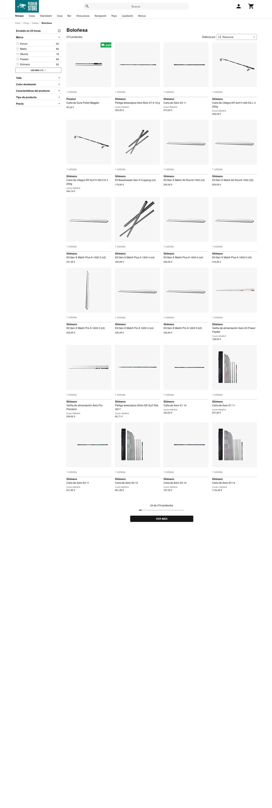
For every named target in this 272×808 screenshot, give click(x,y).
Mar (69, 15)
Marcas (142, 15)
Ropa (114, 15)
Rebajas (19, 15)
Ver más (161, 518)
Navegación (100, 15)
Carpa (32, 15)
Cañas (35, 23)
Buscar (136, 6)
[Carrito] (251, 6)
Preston (71, 99)
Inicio (17, 23)
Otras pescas (83, 15)
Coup (59, 15)
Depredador (46, 15)
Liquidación (127, 15)
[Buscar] (87, 6)
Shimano (120, 99)
